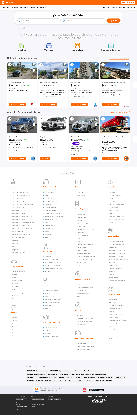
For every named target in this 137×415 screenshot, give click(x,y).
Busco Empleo (81, 195)
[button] (34, 70)
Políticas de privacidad (37, 402)
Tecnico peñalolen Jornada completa (87, 371)
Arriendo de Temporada (20, 226)
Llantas (47, 231)
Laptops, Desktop (83, 235)
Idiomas (47, 294)
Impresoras (81, 232)
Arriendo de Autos (51, 201)
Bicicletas (80, 315)
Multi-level (112, 303)
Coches (47, 330)
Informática (81, 226)
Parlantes (80, 241)
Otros (14, 299)
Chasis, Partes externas (53, 213)
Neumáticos (49, 228)
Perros (111, 213)
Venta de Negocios (115, 315)
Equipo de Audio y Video (85, 229)
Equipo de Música (51, 219)
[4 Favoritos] (72, 64)
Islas (13, 247)
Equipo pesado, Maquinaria (54, 216)
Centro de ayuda (130, 7)
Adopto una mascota (116, 219)
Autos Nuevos (49, 198)
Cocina (14, 275)
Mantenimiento (114, 278)
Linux (78, 238)
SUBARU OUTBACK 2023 (104, 381)
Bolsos (14, 318)
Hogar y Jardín (17, 266)
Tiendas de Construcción (117, 281)
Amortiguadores (50, 207)
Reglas (33, 406)
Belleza (14, 312)
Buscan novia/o (114, 207)
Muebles (15, 284)
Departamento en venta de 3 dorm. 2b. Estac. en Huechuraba (47, 374)
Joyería (14, 321)
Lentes (14, 324)
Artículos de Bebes (18, 272)
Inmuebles (5, 7)
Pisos (14, 278)
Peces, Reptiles (114, 210)
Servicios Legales (115, 336)
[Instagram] (95, 400)
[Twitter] (98, 400)
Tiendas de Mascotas (116, 204)
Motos (47, 195)
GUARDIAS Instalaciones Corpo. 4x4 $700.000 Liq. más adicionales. (49, 371)
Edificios (15, 241)
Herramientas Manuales (117, 253)
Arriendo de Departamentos (22, 216)
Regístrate (18, 409)
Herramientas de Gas (116, 256)
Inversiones (113, 300)
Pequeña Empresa (115, 309)
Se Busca (48, 235)
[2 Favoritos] (10, 119)
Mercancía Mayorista (84, 338)
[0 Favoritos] (41, 64)
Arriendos (15, 210)
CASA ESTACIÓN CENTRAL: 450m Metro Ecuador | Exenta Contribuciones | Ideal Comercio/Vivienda (60, 381)
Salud (111, 333)
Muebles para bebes (51, 337)
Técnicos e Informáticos (53, 300)
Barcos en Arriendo (51, 260)
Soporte (18, 404)
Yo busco (48, 272)
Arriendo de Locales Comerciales (23, 222)
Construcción (113, 236)
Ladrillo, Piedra (114, 265)
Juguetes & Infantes (51, 322)
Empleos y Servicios (27, 7)
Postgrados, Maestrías (52, 303)
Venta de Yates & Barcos (53, 269)
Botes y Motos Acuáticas (53, 262)
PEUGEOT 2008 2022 (66, 377)
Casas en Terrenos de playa (21, 235)
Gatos (111, 198)
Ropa (14, 336)
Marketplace (41, 7)
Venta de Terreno (18, 207)
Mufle (46, 222)
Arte (78, 284)
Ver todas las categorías (54, 399)
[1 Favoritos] (103, 64)
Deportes (79, 310)
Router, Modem (82, 247)
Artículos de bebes (51, 328)
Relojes (14, 333)
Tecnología (79, 209)
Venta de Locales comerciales (22, 204)
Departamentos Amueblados (22, 228)
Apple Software (82, 217)
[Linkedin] (101, 400)
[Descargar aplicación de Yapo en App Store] (91, 390)
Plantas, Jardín (17, 281)
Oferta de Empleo (83, 192)
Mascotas (112, 187)
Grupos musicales (83, 294)
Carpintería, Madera (116, 241)
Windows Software (83, 253)
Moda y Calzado (17, 327)
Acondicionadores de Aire (86, 256)
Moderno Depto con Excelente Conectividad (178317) (94, 377)
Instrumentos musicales (85, 287)
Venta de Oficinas (18, 201)
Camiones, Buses (50, 210)
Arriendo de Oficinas (19, 219)
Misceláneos (113, 247)
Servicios (112, 272)
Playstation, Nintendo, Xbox (86, 244)
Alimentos (112, 192)
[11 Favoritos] (10, 64)
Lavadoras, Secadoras (84, 260)
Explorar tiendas (106, 7)
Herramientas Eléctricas (117, 250)
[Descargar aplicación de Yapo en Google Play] (99, 390)
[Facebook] (92, 400)
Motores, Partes (50, 226)
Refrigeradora (81, 262)
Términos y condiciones (37, 399)
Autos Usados (49, 192)
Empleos (78, 187)
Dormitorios (16, 287)
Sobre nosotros (20, 399)
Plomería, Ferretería (115, 269)
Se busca (15, 290)
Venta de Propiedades (20, 192)
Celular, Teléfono (82, 223)
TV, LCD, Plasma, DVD (84, 250)
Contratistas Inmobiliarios (118, 244)
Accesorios (48, 204)
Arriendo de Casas (18, 213)
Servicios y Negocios (116, 294)
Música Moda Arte (82, 279)
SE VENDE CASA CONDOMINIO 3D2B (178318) (41, 377)
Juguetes (48, 334)
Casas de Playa (17, 231)
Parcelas (15, 244)
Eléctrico (112, 262)
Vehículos (14, 7)
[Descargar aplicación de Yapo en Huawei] (84, 390)
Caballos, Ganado (115, 195)
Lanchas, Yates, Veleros (52, 265)
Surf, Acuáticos (82, 325)
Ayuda (17, 402)
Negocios (15, 250)
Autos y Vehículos (50, 187)
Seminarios (48, 306)
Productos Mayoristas (116, 306)
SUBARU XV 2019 (120, 377)
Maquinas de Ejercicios (84, 321)
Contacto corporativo (21, 406)
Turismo (112, 339)
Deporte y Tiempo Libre (85, 318)
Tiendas (50, 402)
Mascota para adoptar (117, 216)
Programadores (114, 324)
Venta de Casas (17, 198)
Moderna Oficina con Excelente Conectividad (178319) (89, 374)
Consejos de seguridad (118, 7)
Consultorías (113, 318)
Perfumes (15, 330)
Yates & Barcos (49, 251)
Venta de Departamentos (21, 195)
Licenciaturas (49, 296)
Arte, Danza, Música (51, 290)
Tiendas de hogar (18, 293)
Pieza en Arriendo (18, 238)
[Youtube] (104, 400)
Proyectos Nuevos (18, 253)
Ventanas (15, 296)
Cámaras (80, 220)
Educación (47, 285)
